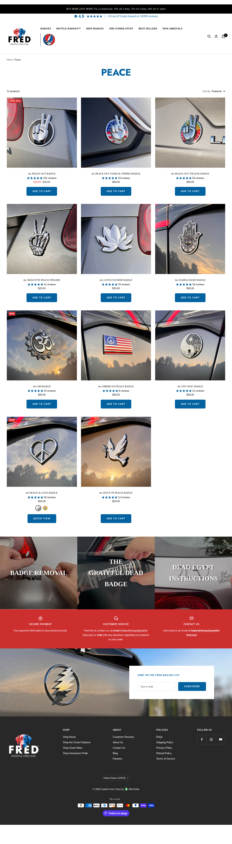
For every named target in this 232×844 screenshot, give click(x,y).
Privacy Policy (164, 747)
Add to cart (41, 191)
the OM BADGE (42, 386)
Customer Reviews (123, 736)
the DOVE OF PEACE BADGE (115, 492)
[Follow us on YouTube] (220, 739)
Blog (115, 753)
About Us (118, 742)
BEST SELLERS (148, 28)
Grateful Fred (107, 789)
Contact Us (119, 747)
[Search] (209, 36)
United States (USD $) (114, 778)
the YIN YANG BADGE (190, 386)
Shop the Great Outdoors (77, 742)
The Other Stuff (121, 28)
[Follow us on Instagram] (211, 739)
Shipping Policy (164, 742)
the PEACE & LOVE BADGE (42, 492)
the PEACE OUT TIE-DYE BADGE (190, 173)
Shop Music (69, 736)
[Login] (216, 36)
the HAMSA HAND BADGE (190, 280)
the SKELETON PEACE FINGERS (41, 280)
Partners (117, 758)
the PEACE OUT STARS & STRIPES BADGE (116, 173)
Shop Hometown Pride (75, 753)
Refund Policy (164, 753)
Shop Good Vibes (72, 747)
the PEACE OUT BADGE (42, 173)
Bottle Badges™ (68, 28)
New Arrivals (172, 28)
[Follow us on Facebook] (202, 739)
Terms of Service (165, 758)
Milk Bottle (134, 789)
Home (10, 59)
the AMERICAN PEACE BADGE (116, 386)
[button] (35, 178)
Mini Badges (95, 28)
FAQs (159, 736)
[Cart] (223, 36)
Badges (45, 28)
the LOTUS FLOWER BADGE (116, 280)
